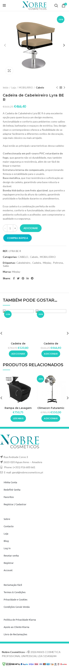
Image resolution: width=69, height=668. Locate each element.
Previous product (57, 87)
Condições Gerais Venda (17, 606)
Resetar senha (11, 555)
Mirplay (47, 262)
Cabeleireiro (23, 262)
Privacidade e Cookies (15, 599)
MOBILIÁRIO (26, 87)
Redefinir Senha (12, 489)
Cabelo (40, 87)
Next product (64, 87)
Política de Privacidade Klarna (20, 619)
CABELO (23, 256)
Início (5, 87)
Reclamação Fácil (13, 584)
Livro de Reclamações (15, 634)
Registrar (9, 562)
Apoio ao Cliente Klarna (16, 626)
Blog (6, 540)
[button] (18, 353)
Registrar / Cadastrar (15, 504)
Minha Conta (10, 482)
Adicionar (31, 228)
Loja (13, 87)
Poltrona (58, 262)
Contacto (9, 526)
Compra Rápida (17, 238)
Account (8, 570)
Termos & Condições (15, 592)
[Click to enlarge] (9, 70)
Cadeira (36, 262)
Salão (6, 265)
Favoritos (9, 496)
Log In (7, 548)
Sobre (7, 518)
